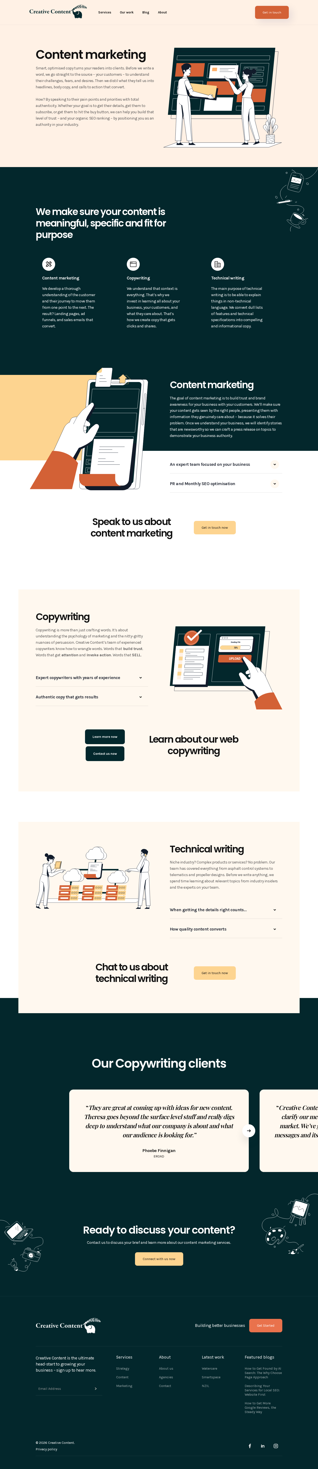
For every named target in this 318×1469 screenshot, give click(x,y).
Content (122, 1377)
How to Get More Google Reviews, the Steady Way (260, 1407)
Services (104, 12)
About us (166, 1368)
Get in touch (272, 12)
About (162, 12)
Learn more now (105, 737)
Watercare (209, 1368)
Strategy (122, 1368)
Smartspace (211, 1377)
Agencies (166, 1377)
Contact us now (105, 754)
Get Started (266, 1325)
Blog (145, 12)
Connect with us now (159, 1259)
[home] (58, 12)
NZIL (205, 1386)
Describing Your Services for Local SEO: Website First (262, 1390)
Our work (127, 12)
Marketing (124, 1386)
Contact (165, 1386)
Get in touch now (215, 527)
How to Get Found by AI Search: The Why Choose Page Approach (263, 1372)
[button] (105, 12)
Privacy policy (46, 1449)
